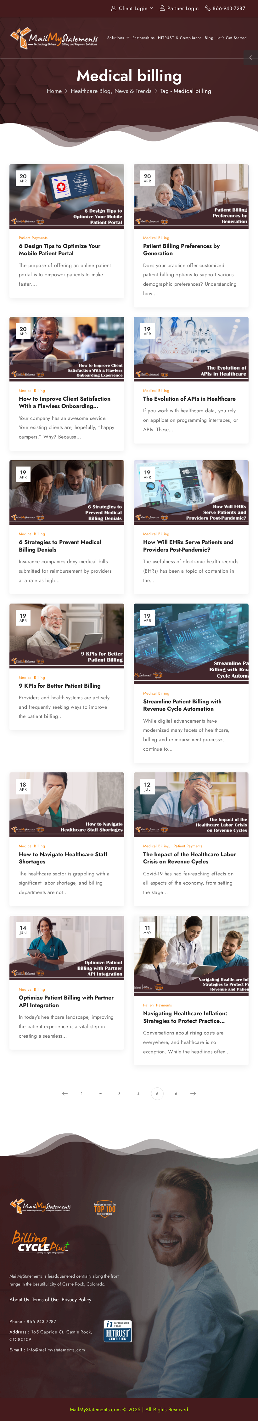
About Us (19, 1299)
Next (193, 1093)
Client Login (133, 8)
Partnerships (143, 38)
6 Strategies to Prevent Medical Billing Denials (60, 545)
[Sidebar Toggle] (251, 57)
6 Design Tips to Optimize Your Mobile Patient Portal (59, 249)
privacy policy (221, 1402)
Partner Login (183, 8)
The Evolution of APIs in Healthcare (189, 399)
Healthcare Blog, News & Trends (111, 91)
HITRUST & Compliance (180, 38)
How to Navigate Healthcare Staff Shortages (63, 858)
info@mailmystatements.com (56, 1350)
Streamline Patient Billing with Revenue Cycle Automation (185, 705)
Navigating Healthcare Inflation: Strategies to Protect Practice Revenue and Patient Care (185, 1020)
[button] (246, 1402)
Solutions (115, 38)
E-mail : (17, 1350)
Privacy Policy (76, 1299)
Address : (19, 1332)
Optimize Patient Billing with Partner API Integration (66, 1001)
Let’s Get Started (231, 38)
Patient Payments (33, 238)
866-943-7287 (229, 8)
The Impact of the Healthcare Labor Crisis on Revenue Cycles (189, 858)
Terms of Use (45, 1299)
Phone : (32, 1321)
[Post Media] (66, 196)
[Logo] (54, 38)
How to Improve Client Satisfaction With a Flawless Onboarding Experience (64, 406)
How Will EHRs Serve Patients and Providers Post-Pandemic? (188, 545)
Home (54, 91)
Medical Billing (156, 238)
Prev (65, 1093)
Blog (209, 38)
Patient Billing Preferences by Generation (181, 249)
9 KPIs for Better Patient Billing (60, 686)
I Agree (91, 1401)
